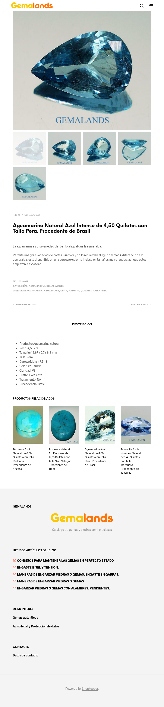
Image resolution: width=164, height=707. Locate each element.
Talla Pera (100, 291)
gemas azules (32, 215)
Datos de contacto (25, 655)
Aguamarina (37, 286)
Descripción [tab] (82, 324)
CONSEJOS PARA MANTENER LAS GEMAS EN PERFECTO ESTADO (65, 560)
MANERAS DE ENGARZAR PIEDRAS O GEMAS (50, 581)
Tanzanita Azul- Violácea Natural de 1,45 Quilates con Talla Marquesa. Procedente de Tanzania (131, 461)
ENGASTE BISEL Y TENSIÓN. (38, 567)
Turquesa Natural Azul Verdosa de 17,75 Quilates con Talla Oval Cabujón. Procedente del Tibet (60, 459)
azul (47, 291)
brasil (55, 291)
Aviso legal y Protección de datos (36, 626)
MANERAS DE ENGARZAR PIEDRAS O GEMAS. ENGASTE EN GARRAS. (68, 574)
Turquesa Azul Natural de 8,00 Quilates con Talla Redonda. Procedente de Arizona (23, 459)
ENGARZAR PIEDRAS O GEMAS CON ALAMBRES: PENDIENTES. (63, 588)
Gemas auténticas (25, 617)
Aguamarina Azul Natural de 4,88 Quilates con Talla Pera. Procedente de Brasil (95, 457)
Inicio (16, 215)
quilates (86, 291)
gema (63, 291)
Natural (74, 291)
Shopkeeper (90, 688)
